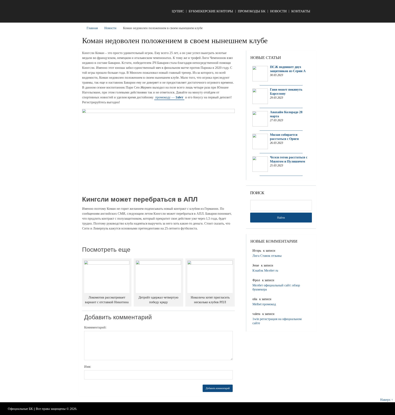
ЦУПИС (178, 11)
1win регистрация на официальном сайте (277, 321)
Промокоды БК (251, 11)
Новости (278, 11)
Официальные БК (20, 408)
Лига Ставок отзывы (267, 255)
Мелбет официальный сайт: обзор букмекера (276, 287)
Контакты (300, 11)
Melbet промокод (264, 304)
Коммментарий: (95, 327)
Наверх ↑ (386, 399)
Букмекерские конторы (211, 11)
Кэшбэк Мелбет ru (265, 270)
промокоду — (169, 97)
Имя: (87, 366)
